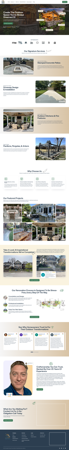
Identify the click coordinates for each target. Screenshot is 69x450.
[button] (13, 2)
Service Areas (15, 440)
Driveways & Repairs (25, 438)
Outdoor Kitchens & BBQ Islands (25, 441)
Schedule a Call (39, 389)
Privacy (12, 448)
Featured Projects (15, 438)
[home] (3, 2)
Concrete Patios (24, 436)
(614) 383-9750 (42, 436)
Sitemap (10, 448)
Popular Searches (33, 436)
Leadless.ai (23, 448)
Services (14, 436)
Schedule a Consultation (8, 23)
